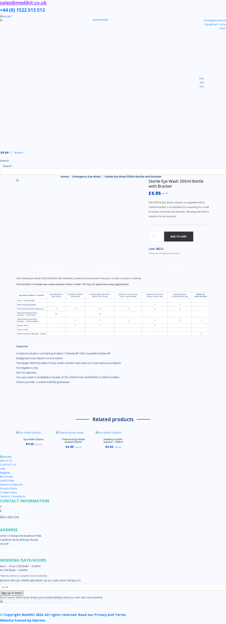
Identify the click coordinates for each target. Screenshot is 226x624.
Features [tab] (175, 266)
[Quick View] (47, 434)
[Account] (1, 157)
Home (65, 177)
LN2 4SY (14, 544)
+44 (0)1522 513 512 (14, 507)
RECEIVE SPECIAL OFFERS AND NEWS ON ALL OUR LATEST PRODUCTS (40, 581)
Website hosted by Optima (22, 620)
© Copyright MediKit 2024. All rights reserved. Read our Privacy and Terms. (63, 614)
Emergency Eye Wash (86, 177)
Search (4, 161)
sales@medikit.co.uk (15, 511)
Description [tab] (47, 266)
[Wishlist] (20, 434)
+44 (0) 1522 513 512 (22, 10)
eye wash (28, 377)
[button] (33, 434)
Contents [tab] (111, 266)
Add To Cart (178, 236)
